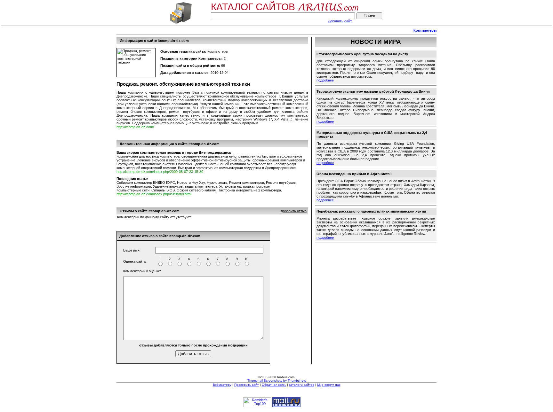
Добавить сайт (340, 21)
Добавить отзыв (294, 211)
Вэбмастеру (222, 384)
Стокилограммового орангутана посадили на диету (362, 54)
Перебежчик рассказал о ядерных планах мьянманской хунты (371, 211)
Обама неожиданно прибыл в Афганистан (354, 174)
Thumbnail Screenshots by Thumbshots (276, 380)
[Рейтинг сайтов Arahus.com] (181, 24)
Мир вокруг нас (329, 384)
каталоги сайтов (301, 384)
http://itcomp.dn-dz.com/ (135, 127)
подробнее (325, 80)
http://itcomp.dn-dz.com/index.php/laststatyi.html (153, 194)
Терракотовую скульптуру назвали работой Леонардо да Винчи (373, 91)
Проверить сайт (246, 384)
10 (246, 259)
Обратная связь (274, 384)
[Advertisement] (232, 30)
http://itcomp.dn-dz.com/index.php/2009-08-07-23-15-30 (159, 172)
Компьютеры (425, 30)
